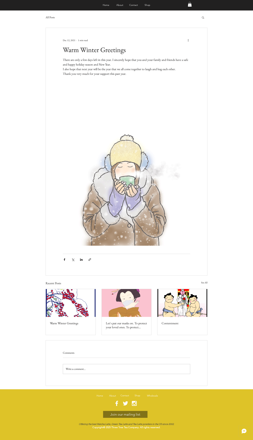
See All (204, 282)
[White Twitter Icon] (125, 403)
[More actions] (188, 40)
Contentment (170, 323)
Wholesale (152, 395)
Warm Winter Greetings (64, 323)
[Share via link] (89, 259)
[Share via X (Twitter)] (73, 259)
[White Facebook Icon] (116, 403)
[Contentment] (182, 303)
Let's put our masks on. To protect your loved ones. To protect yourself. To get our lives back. (126, 325)
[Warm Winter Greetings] (71, 303)
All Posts (50, 17)
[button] (190, 4)
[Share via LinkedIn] (81, 259)
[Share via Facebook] (64, 259)
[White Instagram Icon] (134, 403)
